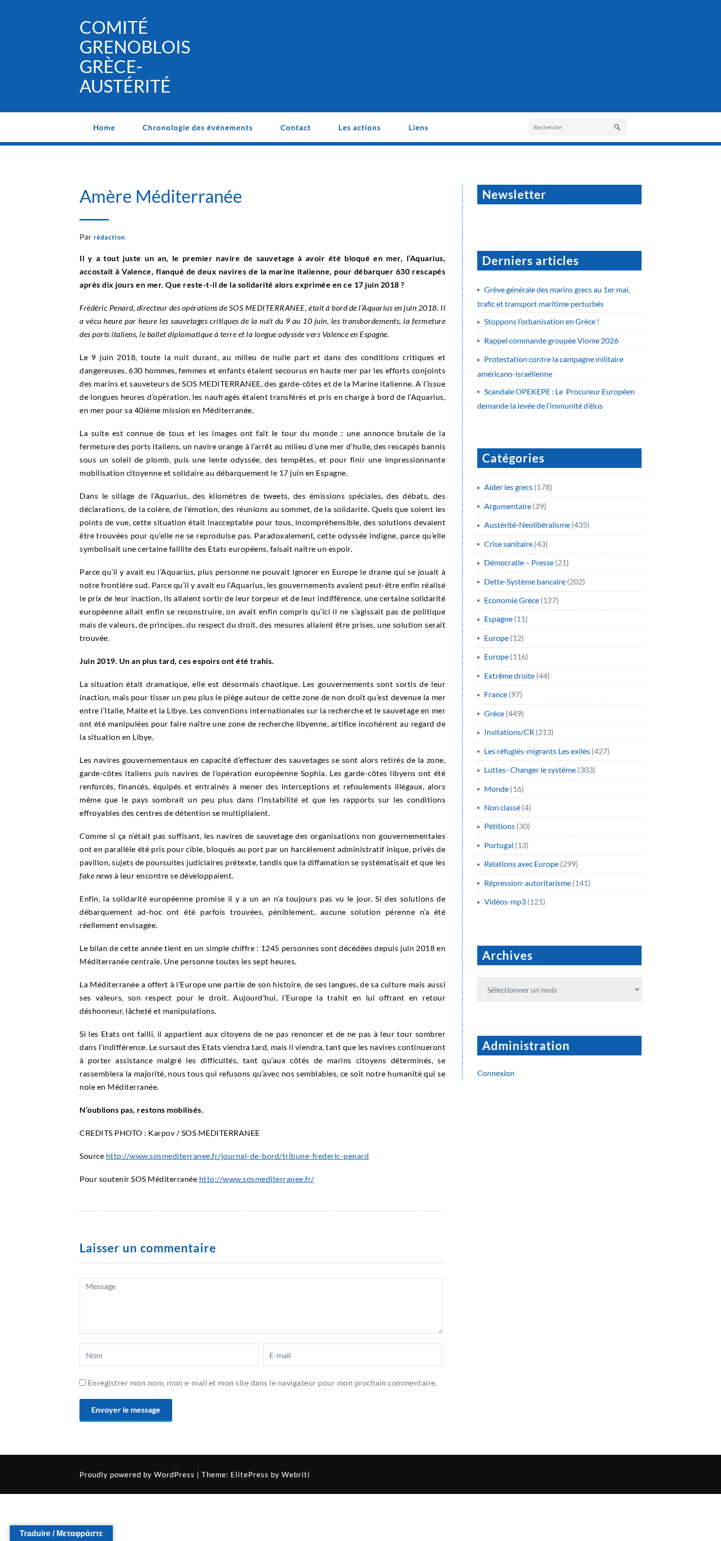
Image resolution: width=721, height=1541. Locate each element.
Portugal (499, 845)
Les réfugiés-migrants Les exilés (537, 751)
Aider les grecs (508, 486)
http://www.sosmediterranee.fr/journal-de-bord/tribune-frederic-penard (237, 1155)
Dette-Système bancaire (525, 581)
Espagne (498, 618)
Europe (496, 637)
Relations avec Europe (521, 863)
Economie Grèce (511, 600)
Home (104, 127)
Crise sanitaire (508, 543)
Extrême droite (509, 675)
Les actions (359, 127)
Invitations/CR (509, 731)
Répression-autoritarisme (527, 882)
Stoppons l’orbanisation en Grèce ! (541, 321)
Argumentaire (507, 506)
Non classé (502, 807)
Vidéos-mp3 (505, 901)
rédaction (109, 237)
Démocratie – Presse (519, 562)
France (495, 694)
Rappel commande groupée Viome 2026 (551, 340)
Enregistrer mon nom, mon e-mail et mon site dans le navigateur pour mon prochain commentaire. (263, 1382)
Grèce (494, 713)
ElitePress (250, 1474)
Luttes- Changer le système (530, 769)
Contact (296, 127)
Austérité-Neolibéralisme (527, 524)
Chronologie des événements (198, 127)
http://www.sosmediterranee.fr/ (256, 1178)
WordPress (174, 1474)
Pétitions (499, 826)
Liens (419, 127)
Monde (496, 788)
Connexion (496, 1072)
